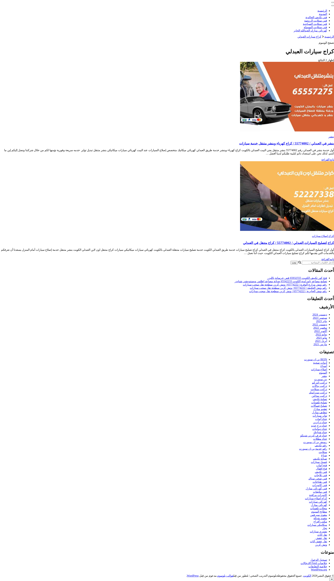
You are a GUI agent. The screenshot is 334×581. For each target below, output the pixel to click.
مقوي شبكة (320, 518)
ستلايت (323, 452)
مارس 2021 (320, 344)
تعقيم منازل (320, 409)
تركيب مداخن (319, 395)
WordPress (193, 575)
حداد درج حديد (319, 425)
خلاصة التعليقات (317, 566)
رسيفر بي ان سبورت (315, 442)
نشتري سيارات (318, 531)
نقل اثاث (322, 534)
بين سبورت (320, 379)
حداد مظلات (320, 438)
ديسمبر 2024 (319, 314)
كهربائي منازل (319, 505)
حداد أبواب (321, 419)
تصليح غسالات (319, 405)
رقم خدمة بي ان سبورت (313, 448)
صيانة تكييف (320, 458)
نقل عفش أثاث (318, 541)
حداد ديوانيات (319, 428)
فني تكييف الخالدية (316, 17)
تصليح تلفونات (319, 402)
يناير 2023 (321, 321)
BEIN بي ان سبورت (315, 359)
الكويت (307, 575)
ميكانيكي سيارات (317, 524)
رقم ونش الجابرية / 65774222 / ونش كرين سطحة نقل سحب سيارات (288, 291)
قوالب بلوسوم (225, 575)
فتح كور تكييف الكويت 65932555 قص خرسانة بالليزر (297, 277)
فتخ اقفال (321, 468)
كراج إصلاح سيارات (323, 236)
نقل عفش (321, 538)
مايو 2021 (321, 337)
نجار (324, 528)
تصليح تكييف (320, 399)
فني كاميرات (319, 485)
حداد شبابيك (320, 432)
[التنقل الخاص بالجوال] (332, 2)
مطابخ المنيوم (319, 511)
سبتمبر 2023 (320, 317)
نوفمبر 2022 (320, 327)
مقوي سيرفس (318, 514)
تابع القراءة (327, 159)
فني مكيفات (320, 491)
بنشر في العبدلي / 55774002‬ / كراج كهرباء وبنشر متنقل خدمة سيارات (286, 143)
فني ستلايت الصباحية (315, 23)
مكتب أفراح (320, 521)
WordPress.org (319, 569)
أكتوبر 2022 (320, 331)
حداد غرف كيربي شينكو (313, 435)
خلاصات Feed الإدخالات (314, 563)
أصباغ (323, 366)
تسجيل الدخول (318, 559)
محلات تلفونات (318, 508)
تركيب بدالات (319, 385)
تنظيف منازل (319, 412)
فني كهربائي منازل (316, 488)
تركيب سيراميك (318, 392)
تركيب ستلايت (319, 389)
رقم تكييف (321, 445)
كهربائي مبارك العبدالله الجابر (310, 30)
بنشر (331, 136)
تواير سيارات (320, 415)
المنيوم (323, 372)
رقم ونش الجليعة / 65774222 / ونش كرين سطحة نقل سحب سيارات (288, 287)
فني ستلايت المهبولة (315, 27)
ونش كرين (321, 544)
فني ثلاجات (320, 475)
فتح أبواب (321, 465)
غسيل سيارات (319, 462)
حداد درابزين (320, 422)
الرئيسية (322, 10)
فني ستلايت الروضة (315, 20)
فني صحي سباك (317, 478)
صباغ (324, 455)
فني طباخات (320, 481)
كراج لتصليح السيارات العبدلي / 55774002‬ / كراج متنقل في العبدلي (288, 243)
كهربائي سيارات (318, 501)
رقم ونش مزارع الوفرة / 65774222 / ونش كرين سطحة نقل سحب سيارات (285, 284)
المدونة (323, 14)
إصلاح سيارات (319, 369)
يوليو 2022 (321, 334)
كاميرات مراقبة (318, 495)
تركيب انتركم (319, 382)
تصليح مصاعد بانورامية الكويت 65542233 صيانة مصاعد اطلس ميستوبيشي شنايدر (281, 281)
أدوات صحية (320, 362)
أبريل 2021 (321, 341)
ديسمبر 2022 (319, 324)
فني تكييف (321, 471)
